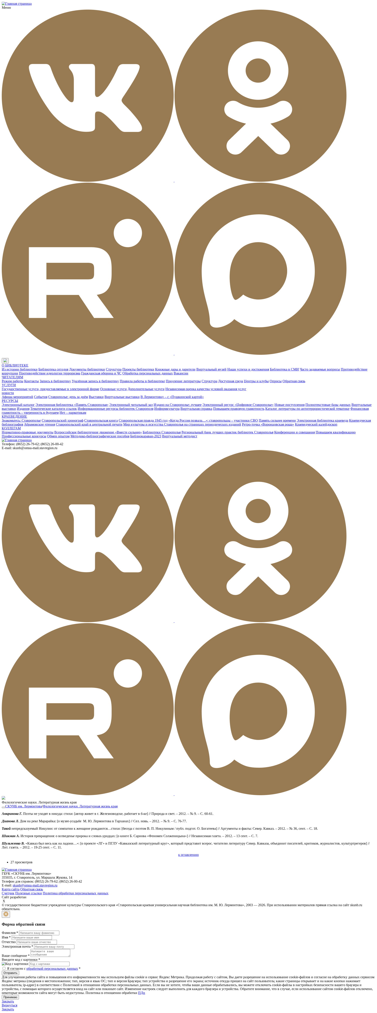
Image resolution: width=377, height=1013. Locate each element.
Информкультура (167, 408)
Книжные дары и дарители (175, 369)
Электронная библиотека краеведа (322, 420)
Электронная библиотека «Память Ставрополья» (72, 405)
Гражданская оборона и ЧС (101, 373)
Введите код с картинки (21, 959)
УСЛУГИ (9, 385)
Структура (114, 369)
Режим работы (12, 381)
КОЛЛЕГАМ (11, 428)
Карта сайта (10, 889)
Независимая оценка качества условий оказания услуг (205, 389)
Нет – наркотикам (73, 412)
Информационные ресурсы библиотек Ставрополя (115, 408)
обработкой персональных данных (52, 968)
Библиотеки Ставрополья (162, 432)
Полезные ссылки (28, 893)
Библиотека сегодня (53, 369)
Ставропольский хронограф (62, 420)
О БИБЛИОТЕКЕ (15, 365)
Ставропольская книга (101, 420)
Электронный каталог (18, 405)
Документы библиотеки (87, 369)
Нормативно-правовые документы (27, 432)
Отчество (9, 942)
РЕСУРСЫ (10, 401)
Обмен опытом (58, 436)
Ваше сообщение (16, 956)
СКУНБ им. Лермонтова (23, 806)
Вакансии (181, 373)
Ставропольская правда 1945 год (143, 420)
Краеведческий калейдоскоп (316, 424)
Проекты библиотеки (138, 369)
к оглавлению (188, 855)
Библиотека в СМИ (284, 369)
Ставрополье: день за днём (68, 397)
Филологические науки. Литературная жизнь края (80, 806)
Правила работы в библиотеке (142, 381)
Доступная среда (230, 381)
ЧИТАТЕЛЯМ (12, 377)
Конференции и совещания (294, 432)
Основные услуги (113, 389)
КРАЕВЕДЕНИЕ (14, 416)
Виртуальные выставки (122, 397)
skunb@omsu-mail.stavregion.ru (35, 885)
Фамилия (10, 933)
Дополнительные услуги (146, 389)
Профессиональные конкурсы (24, 436)
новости (8, 393)
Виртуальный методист (179, 436)
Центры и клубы (256, 381)
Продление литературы (183, 381)
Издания (23, 408)
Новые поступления (289, 405)
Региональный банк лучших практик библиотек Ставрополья (227, 432)
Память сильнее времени (277, 420)
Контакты (31, 381)
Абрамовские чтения (39, 424)
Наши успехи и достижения (248, 369)
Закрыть (8, 1001)
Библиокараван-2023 (145, 436)
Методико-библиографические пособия (99, 436)
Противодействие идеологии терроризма (49, 373)
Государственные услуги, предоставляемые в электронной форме (50, 389)
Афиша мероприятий (17, 397)
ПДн (141, 993)
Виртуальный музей (211, 369)
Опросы (276, 381)
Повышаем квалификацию (336, 432)
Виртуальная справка (196, 408)
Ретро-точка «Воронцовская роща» (268, 424)
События (40, 397)
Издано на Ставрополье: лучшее (178, 405)
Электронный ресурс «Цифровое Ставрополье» (238, 405)
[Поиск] (13, 361)
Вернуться (9, 1005)
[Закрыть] (6, 914)
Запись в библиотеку (55, 381)
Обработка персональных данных (147, 373)
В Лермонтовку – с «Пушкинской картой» (172, 397)
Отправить (10, 973)
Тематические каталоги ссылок (53, 408)
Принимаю (10, 997)
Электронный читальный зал (131, 405)
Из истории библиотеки (20, 369)
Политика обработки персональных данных (75, 893)
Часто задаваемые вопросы (320, 369)
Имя (6, 937)
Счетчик (8, 893)
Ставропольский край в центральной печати (89, 424)
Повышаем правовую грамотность (238, 408)
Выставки (96, 397)
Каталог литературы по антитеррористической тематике (307, 408)
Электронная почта (17, 946)
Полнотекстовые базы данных (328, 405)
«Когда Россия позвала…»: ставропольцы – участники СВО (213, 420)
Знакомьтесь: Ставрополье (21, 420)
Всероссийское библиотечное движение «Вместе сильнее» (98, 432)
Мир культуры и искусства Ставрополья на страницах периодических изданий (182, 424)
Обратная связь (294, 381)
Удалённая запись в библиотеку (95, 381)
